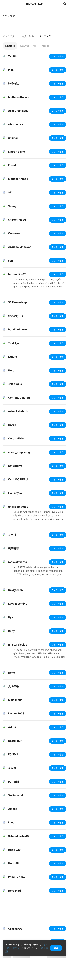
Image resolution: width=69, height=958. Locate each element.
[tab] (9, 36)
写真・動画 (28, 36)
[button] (10, 46)
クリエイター (46, 36)
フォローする (58, 56)
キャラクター (10, 36)
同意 (56, 948)
